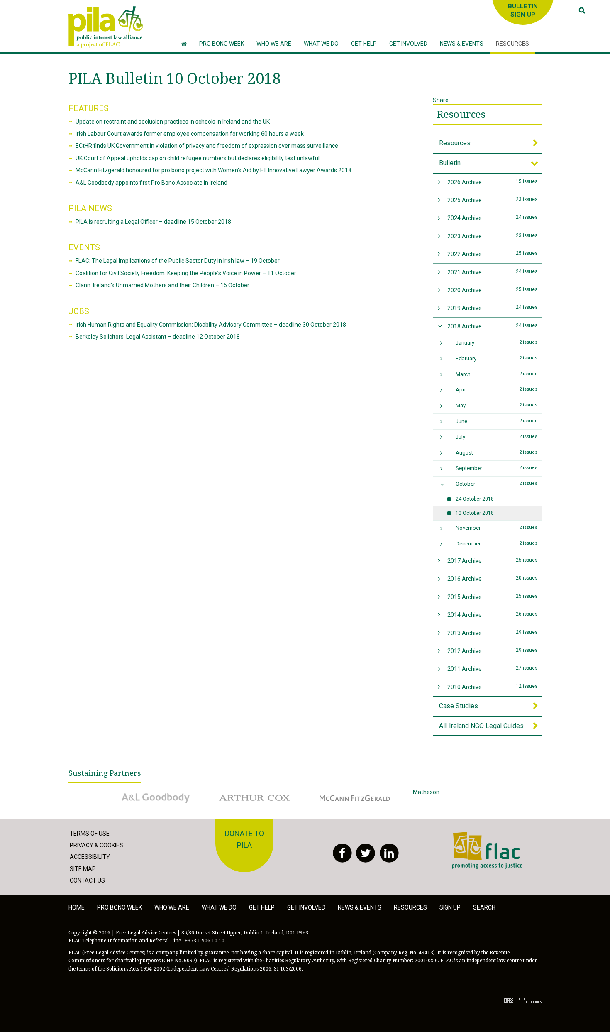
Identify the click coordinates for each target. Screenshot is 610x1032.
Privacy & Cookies (96, 845)
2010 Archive (492, 686)
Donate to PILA (244, 839)
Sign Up (450, 907)
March (497, 374)
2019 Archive (492, 307)
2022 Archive (492, 253)
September (497, 468)
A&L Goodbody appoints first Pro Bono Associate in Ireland (151, 182)
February (497, 358)
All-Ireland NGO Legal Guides (481, 726)
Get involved (306, 907)
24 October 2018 (475, 499)
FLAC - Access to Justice (484, 836)
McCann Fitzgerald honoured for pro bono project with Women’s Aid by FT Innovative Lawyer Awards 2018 (213, 170)
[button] (274, 43)
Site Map (83, 869)
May (497, 405)
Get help (262, 907)
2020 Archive (492, 289)
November (497, 528)
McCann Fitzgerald (337, 792)
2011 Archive (492, 668)
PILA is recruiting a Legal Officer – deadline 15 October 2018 (153, 221)
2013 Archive (492, 632)
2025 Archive (492, 199)
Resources (461, 114)
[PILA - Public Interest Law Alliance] (105, 27)
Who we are (171, 907)
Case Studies (458, 706)
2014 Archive (492, 614)
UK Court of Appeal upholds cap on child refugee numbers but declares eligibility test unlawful (198, 158)
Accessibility (90, 856)
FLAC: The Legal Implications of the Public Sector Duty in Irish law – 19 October (178, 260)
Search (484, 907)
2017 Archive (492, 560)
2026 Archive (492, 182)
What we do (219, 907)
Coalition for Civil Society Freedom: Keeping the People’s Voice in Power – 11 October (186, 273)
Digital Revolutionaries (523, 1000)
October (497, 484)
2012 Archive (492, 650)
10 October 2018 (475, 513)
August (497, 453)
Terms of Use (90, 833)
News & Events (359, 907)
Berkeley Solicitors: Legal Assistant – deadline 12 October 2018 (158, 336)
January (497, 343)
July (497, 437)
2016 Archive (492, 578)
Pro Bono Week (119, 907)
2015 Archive (492, 596)
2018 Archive (492, 326)
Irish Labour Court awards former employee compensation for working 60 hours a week (190, 133)
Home (76, 907)
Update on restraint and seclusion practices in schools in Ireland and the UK (173, 121)
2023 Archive (492, 236)
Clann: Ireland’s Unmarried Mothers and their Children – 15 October (162, 285)
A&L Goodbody (133, 792)
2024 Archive (492, 217)
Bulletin (450, 163)
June (497, 421)
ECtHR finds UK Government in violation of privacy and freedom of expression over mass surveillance (207, 145)
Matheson (426, 792)
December (497, 543)
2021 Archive (492, 272)
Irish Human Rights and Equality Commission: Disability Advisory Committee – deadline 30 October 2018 (211, 324)
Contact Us (87, 880)
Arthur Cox (228, 792)
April (497, 389)
